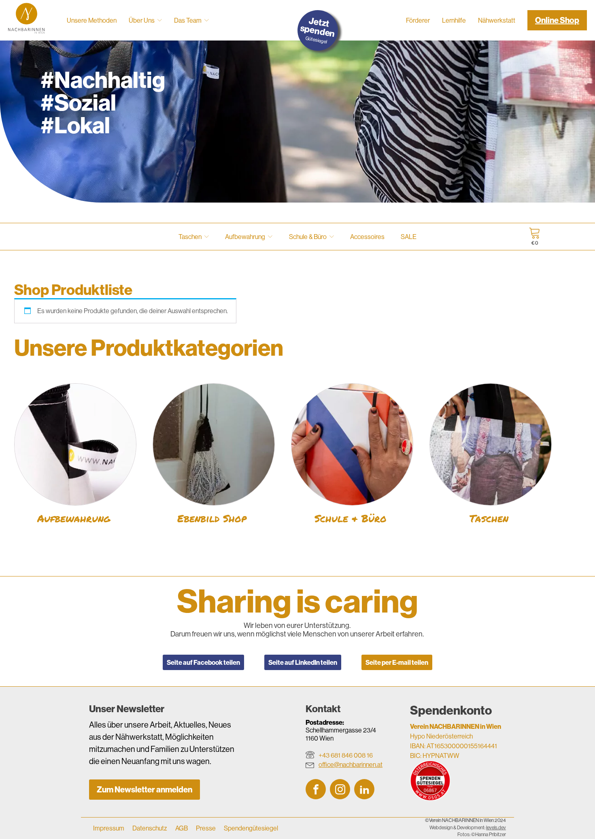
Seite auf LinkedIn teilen (302, 662)
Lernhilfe (454, 20)
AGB (181, 828)
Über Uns (142, 20)
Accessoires (367, 237)
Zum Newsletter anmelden (144, 789)
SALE (408, 237)
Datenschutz (149, 828)
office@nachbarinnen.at (350, 764)
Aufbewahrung (245, 237)
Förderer (418, 20)
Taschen (190, 237)
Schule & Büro (308, 237)
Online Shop (557, 20)
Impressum (108, 828)
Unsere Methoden (92, 20)
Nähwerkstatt (496, 20)
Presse (206, 828)
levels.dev (496, 827)
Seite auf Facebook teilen (203, 662)
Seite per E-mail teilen (397, 662)
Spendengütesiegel (251, 828)
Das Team (188, 20)
